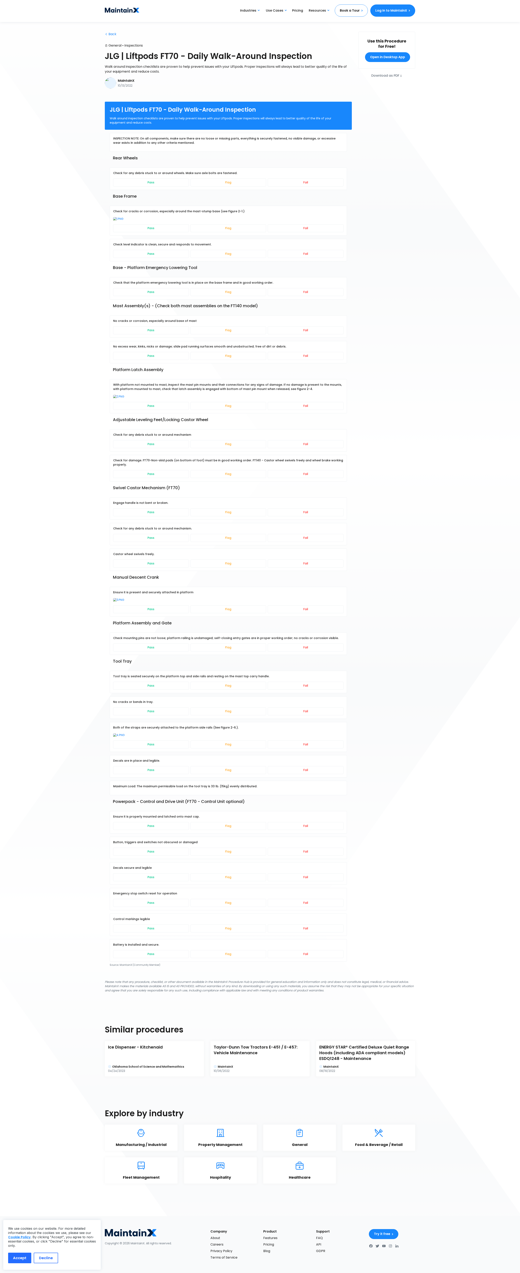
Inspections (133, 45)
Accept (19, 1257)
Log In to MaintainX (391, 10)
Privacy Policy (221, 1251)
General (114, 45)
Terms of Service (223, 1257)
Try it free (382, 1234)
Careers (216, 1244)
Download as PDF (385, 75)
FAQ (319, 1238)
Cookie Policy (19, 1237)
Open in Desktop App (387, 57)
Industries (248, 10)
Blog (266, 1251)
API (318, 1244)
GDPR (320, 1251)
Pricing (297, 10)
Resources (317, 10)
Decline (46, 1257)
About (215, 1238)
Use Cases (274, 10)
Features (270, 1238)
